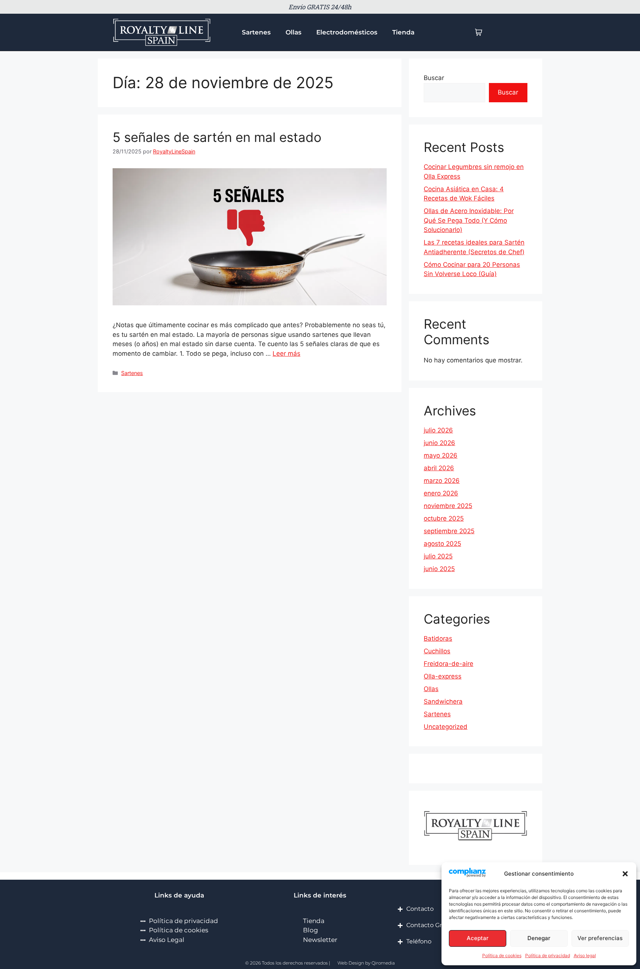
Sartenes (256, 32)
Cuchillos (437, 651)
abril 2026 (439, 468)
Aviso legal (585, 955)
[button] (625, 873)
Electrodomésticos (346, 32)
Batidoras (438, 638)
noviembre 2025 (448, 506)
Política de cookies (501, 955)
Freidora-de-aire (448, 663)
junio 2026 (439, 443)
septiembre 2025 (449, 531)
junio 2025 (439, 569)
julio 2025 (438, 556)
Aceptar (478, 938)
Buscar (434, 78)
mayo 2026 (440, 455)
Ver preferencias (600, 938)
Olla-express (442, 676)
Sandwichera (443, 701)
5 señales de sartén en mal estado (217, 137)
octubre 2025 (444, 518)
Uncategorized (445, 726)
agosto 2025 (442, 543)
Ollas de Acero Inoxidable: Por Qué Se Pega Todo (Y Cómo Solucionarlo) (469, 220)
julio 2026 (438, 430)
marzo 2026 (442, 480)
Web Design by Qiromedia (366, 963)
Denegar (538, 938)
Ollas (293, 32)
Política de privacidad (547, 955)
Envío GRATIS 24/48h (320, 7)
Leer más (286, 353)
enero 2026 (441, 493)
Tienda (403, 32)
